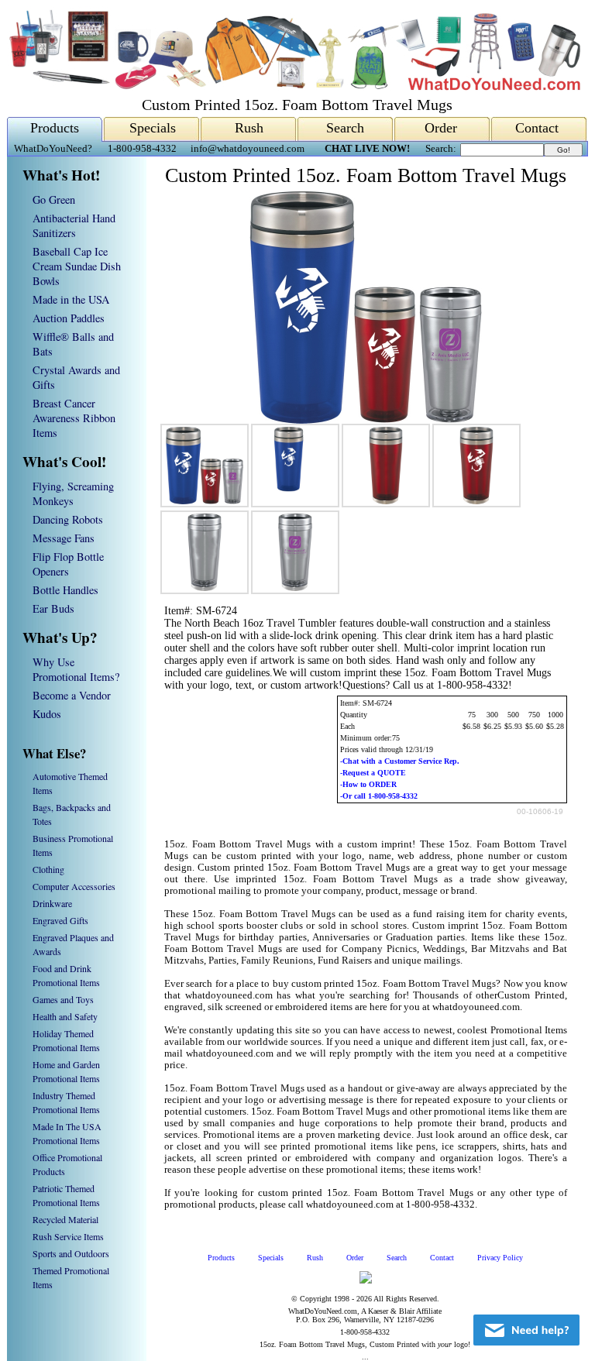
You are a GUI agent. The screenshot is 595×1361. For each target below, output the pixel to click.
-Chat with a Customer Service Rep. (399, 761)
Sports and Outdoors (71, 1253)
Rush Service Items (68, 1236)
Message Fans (64, 538)
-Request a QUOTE (373, 772)
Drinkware (52, 903)
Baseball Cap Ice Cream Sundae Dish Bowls (77, 266)
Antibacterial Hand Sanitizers (74, 225)
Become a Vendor (72, 695)
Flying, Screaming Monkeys (73, 493)
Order (441, 128)
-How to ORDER (368, 784)
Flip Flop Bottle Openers (68, 564)
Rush (249, 128)
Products (54, 128)
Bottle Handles (65, 590)
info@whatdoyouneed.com (247, 148)
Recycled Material (65, 1219)
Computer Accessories (74, 886)
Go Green (54, 199)
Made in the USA (71, 299)
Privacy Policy (500, 1257)
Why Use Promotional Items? (76, 669)
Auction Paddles (69, 318)
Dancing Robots (68, 519)
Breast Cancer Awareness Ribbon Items (74, 418)
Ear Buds (53, 608)
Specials (152, 128)
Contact (537, 128)
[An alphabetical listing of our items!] (293, 86)
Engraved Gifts (60, 920)
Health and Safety (65, 1016)
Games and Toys (63, 999)
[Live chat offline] (526, 1330)
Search (345, 128)
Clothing (48, 869)
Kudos (47, 713)
